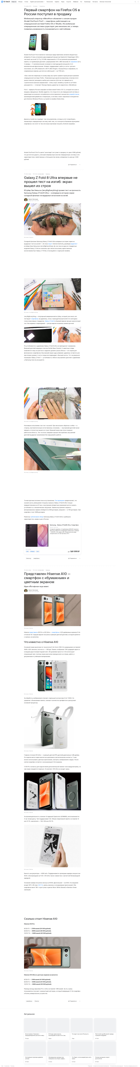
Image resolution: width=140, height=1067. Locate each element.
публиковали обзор (37, 517)
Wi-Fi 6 (40, 885)
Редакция (90, 1065)
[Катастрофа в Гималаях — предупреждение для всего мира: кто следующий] (35, 1029)
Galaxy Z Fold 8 (49, 321)
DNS (27, 551)
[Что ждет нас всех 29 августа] (82, 1029)
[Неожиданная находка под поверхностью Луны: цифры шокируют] (58, 1052)
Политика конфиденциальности (130, 1065)
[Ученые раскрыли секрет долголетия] (105, 1052)
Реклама (12, 1065)
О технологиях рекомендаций (116, 1065)
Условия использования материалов (101, 1065)
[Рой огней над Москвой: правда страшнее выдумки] (105, 1029)
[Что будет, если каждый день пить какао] (82, 1052)
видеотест (74, 244)
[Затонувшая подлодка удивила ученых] (35, 1052)
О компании (6, 1065)
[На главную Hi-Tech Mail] (6, 1)
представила (33, 632)
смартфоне (74, 61)
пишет (50, 244)
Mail (2, 1065)
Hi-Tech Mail (41, 173)
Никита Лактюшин (33, 199)
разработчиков (74, 94)
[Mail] (2, 1)
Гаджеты (48, 173)
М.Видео (32, 551)
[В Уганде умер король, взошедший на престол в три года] (58, 1029)
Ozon (38, 551)
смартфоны (34, 319)
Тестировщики (60, 500)
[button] (39, 42)
